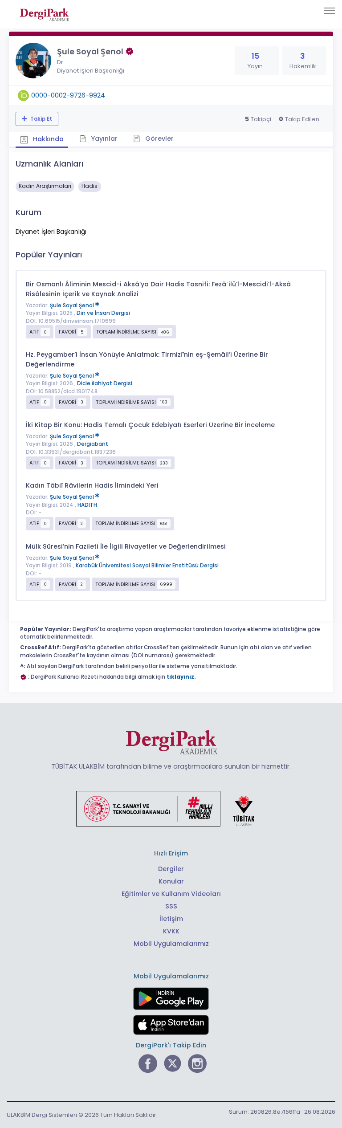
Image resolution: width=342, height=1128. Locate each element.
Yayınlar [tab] (103, 138)
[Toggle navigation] (329, 10)
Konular (171, 881)
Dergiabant (92, 444)
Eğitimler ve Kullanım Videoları (171, 893)
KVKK (171, 931)
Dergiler (171, 868)
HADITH (87, 505)
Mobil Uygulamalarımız (171, 943)
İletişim (171, 918)
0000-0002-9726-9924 (68, 95)
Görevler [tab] (158, 138)
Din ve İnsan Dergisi (103, 313)
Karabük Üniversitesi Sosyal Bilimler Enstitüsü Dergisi (147, 565)
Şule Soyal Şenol (72, 305)
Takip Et (40, 118)
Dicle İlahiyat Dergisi (104, 383)
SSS (171, 906)
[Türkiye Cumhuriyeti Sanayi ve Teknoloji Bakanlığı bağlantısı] (171, 808)
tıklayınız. (181, 676)
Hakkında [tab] (47, 138)
